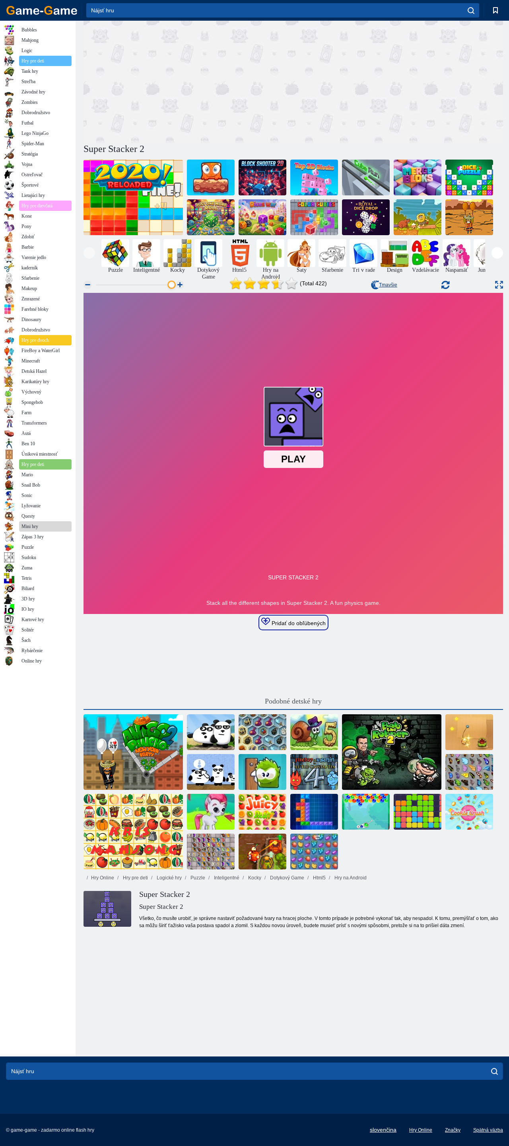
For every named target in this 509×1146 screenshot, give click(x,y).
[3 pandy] (211, 732)
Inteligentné (226, 878)
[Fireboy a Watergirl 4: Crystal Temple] (314, 772)
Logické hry (168, 878)
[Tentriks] (314, 812)
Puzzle (197, 878)
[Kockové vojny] (262, 217)
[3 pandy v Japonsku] (211, 772)
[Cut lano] (469, 732)
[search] (471, 10)
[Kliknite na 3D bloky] (314, 177)
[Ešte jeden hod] (211, 217)
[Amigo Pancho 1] (469, 217)
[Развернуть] (499, 284)
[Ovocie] (314, 851)
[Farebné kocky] (314, 217)
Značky (452, 1130)
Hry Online (102, 878)
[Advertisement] (188, 80)
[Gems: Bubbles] (211, 812)
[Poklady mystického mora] (262, 732)
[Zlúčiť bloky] (417, 177)
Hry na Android (350, 878)
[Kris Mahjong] (133, 831)
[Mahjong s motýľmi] (211, 851)
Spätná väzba (488, 1130)
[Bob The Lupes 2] (391, 752)
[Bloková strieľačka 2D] (262, 177)
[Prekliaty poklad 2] (262, 851)
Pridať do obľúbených (298, 623)
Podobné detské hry (293, 701)
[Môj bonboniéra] (262, 772)
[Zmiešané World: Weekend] (211, 177)
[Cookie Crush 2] (469, 812)
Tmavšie (388, 285)
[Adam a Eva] (417, 217)
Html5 (319, 878)
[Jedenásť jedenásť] (417, 812)
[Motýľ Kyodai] (469, 772)
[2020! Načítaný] (133, 197)
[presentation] (89, 253)
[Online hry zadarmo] (42, 10)
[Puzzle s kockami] (469, 177)
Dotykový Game (286, 878)
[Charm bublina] (366, 812)
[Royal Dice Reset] (366, 217)
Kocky (254, 878)
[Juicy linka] (262, 812)
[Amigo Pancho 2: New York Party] (133, 752)
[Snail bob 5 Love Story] (314, 732)
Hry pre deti (135, 878)
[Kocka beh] (366, 177)
